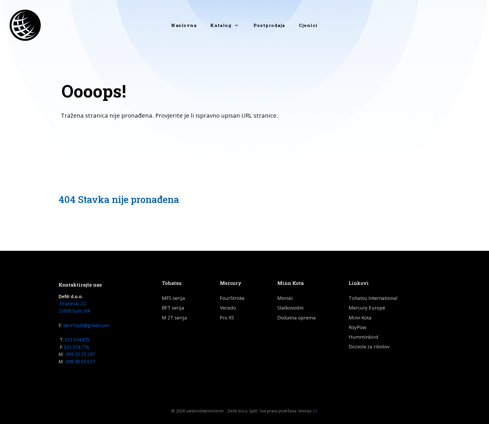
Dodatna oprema (296, 317)
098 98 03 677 (80, 362)
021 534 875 (77, 340)
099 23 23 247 (80, 354)
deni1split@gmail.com (86, 325)
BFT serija (173, 307)
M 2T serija (174, 317)
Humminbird (363, 337)
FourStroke (232, 298)
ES (315, 411)
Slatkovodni (290, 307)
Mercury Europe (367, 307)
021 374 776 (76, 347)
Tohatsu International (373, 298)
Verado (228, 307)
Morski (285, 298)
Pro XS (227, 317)
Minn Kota (360, 317)
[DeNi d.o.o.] (25, 25)
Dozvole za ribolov (369, 346)
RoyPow (357, 327)
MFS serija (173, 298)
